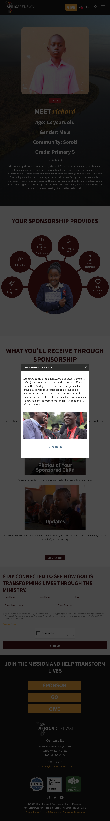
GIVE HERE (55, 446)
